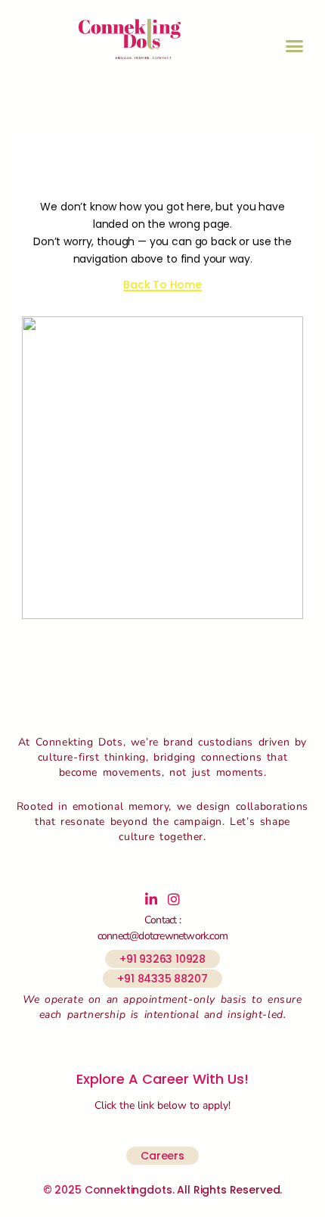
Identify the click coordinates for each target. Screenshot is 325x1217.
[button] (294, 46)
